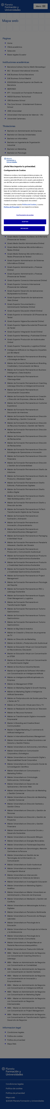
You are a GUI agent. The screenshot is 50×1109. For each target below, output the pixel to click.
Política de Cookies (29, 205)
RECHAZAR (24, 228)
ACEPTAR (25, 221)
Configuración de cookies (25, 215)
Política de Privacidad (11, 207)
